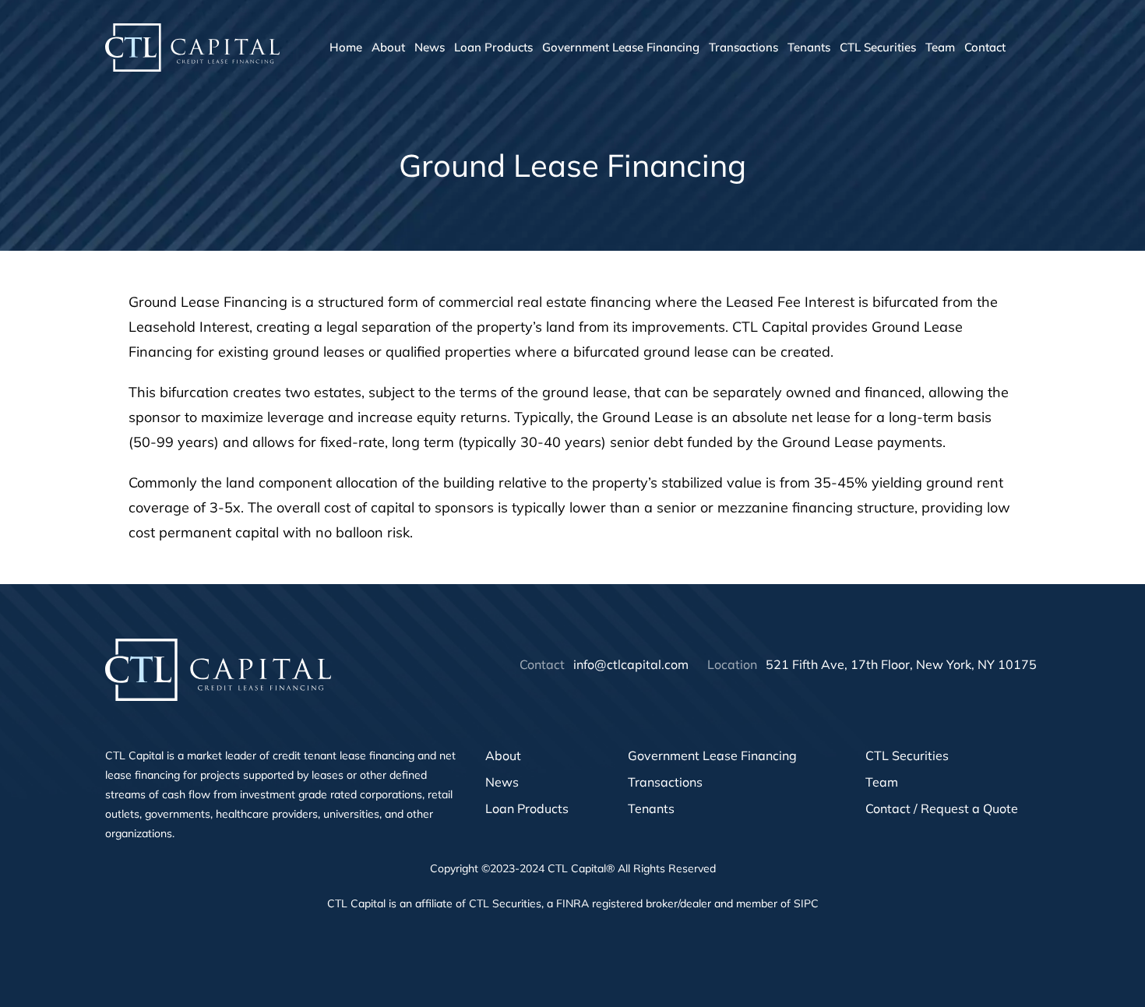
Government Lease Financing (620, 47)
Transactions (743, 47)
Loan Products (493, 47)
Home (345, 47)
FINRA (572, 903)
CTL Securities (878, 47)
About (388, 47)
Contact (985, 47)
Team (940, 47)
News (429, 47)
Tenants (808, 47)
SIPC (806, 903)
